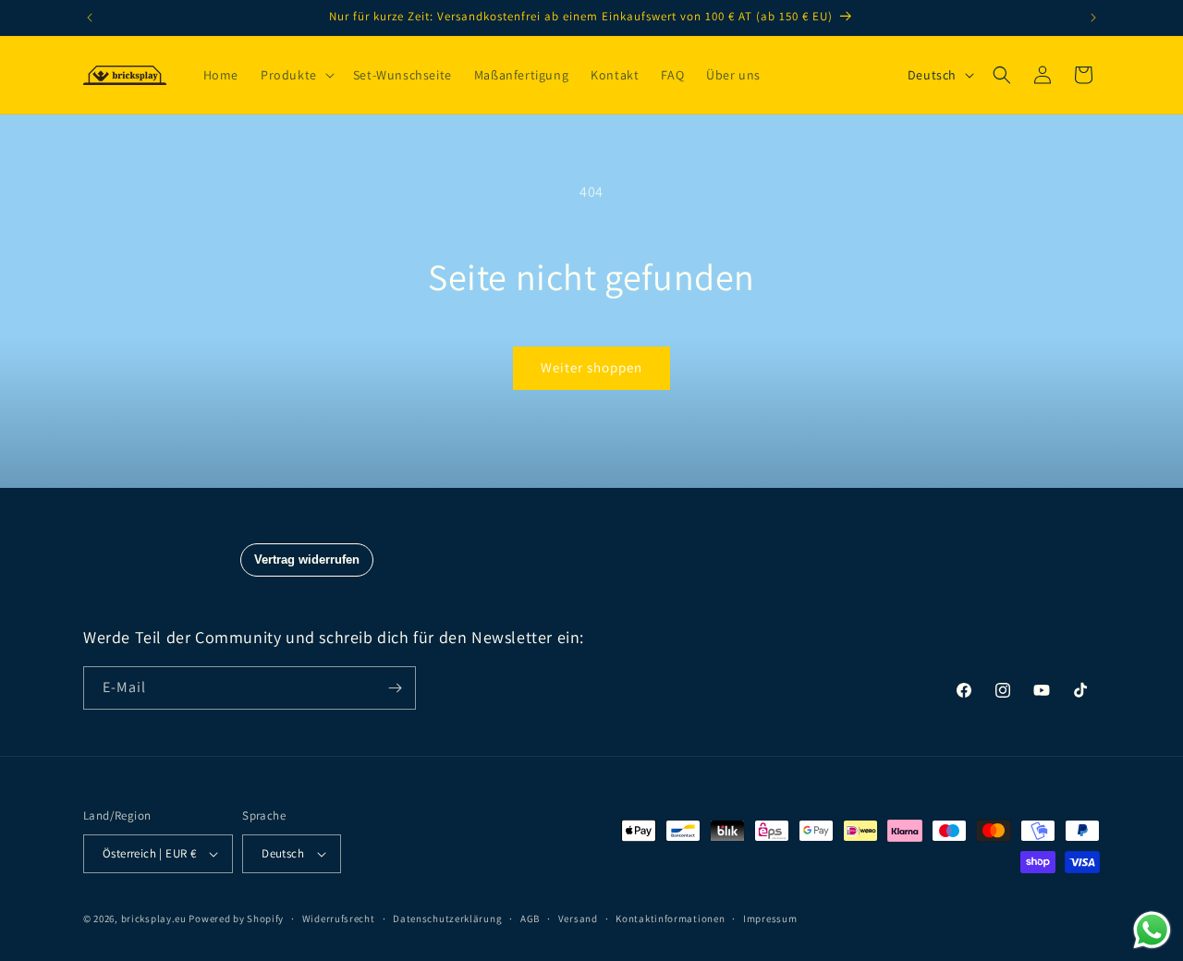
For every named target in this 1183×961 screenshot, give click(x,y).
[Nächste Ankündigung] (1093, 17)
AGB (530, 918)
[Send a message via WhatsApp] (1152, 930)
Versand (578, 918)
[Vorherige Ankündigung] (89, 17)
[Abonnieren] (394, 688)
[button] (296, 74)
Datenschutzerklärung (447, 918)
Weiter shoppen (591, 367)
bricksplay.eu (154, 918)
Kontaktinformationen (670, 918)
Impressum (770, 918)
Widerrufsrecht (338, 918)
